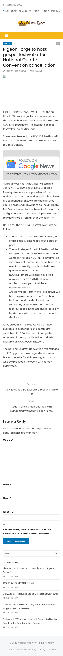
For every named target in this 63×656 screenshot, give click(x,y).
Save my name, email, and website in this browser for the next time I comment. (27, 531)
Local (7, 43)
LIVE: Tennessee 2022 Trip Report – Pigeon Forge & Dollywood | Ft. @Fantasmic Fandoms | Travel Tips (32, 10)
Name (7, 484)
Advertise (22, 649)
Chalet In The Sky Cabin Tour (18, 582)
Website (8, 511)
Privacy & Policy (36, 649)
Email (7, 498)
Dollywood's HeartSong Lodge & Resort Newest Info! (30, 593)
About (11, 649)
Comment (10, 439)
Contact (51, 649)
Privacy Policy (46, 642)
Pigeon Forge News (16, 70)
